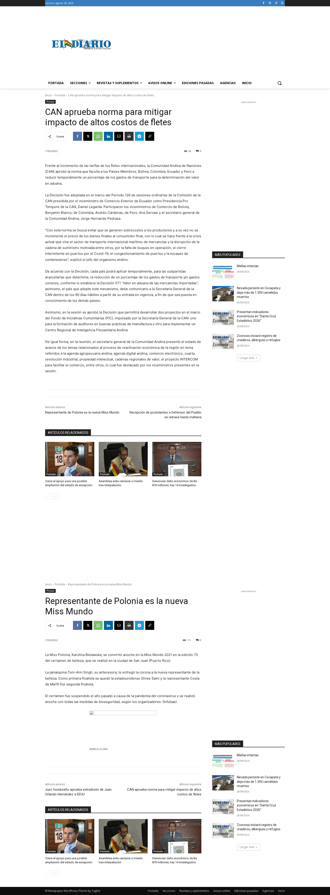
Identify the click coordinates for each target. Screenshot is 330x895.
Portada (60, 95)
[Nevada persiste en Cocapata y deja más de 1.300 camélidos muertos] (223, 293)
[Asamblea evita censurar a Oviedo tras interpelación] (123, 459)
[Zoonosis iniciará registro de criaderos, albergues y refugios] (223, 341)
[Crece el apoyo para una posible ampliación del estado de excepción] (69, 459)
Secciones (169, 891)
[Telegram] (139, 136)
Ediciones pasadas (246, 891)
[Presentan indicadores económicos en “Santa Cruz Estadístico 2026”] (223, 317)
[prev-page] (48, 496)
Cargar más (247, 358)
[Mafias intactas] (223, 271)
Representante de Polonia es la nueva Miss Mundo (82, 412)
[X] (282, 3)
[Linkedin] (108, 136)
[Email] (118, 136)
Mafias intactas (248, 266)
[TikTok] (276, 3)
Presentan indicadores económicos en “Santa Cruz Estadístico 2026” (256, 316)
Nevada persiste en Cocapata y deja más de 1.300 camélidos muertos (259, 292)
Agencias (268, 891)
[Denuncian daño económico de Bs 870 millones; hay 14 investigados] (176, 459)
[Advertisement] (201, 44)
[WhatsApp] (98, 136)
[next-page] (55, 496)
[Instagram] (270, 3)
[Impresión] (129, 136)
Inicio (48, 95)
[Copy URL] (149, 136)
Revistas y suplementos (194, 891)
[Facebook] (263, 3)
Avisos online (221, 891)
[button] (279, 83)
